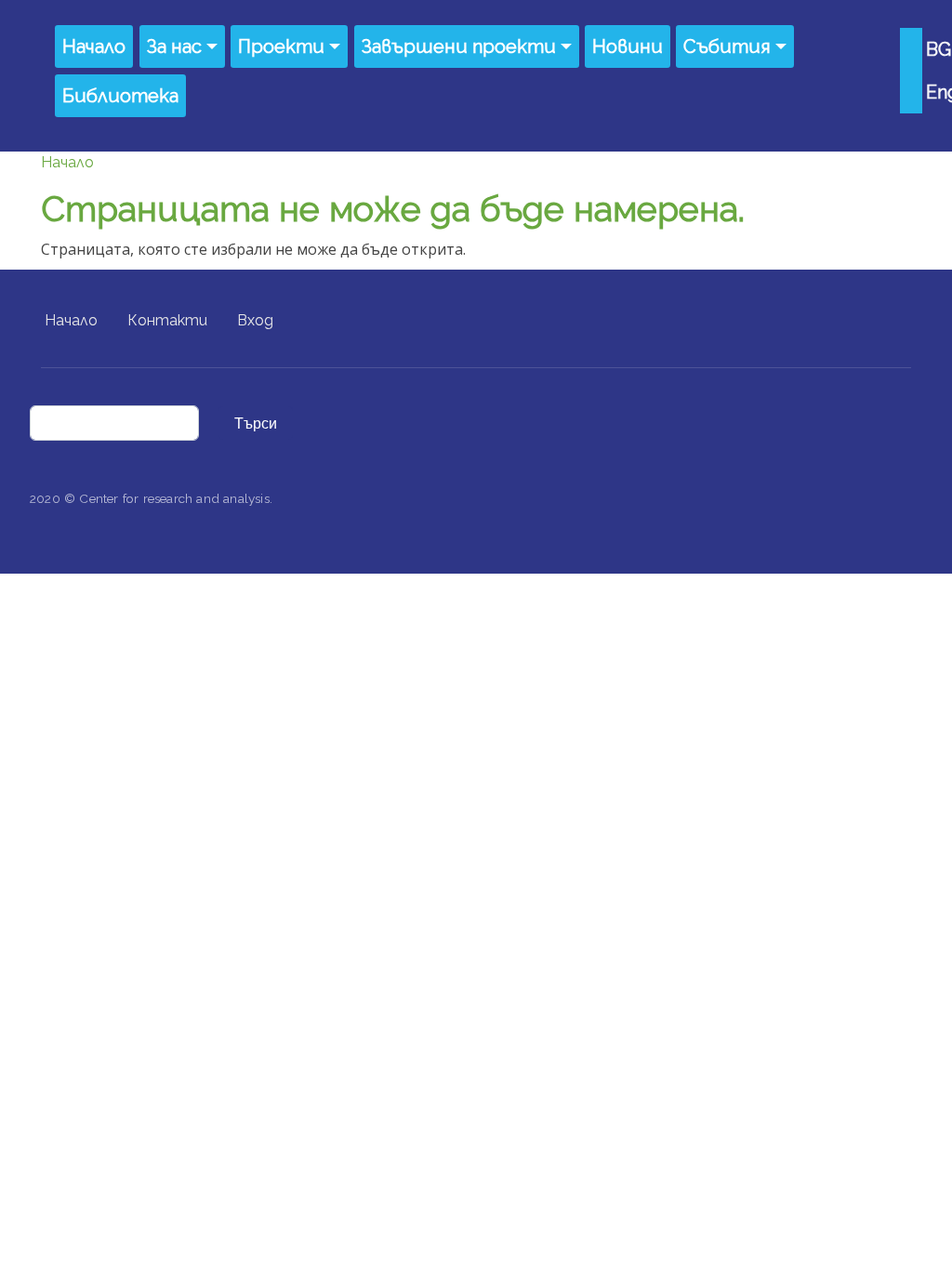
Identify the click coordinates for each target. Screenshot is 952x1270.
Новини (627, 46)
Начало (94, 46)
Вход (255, 320)
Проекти (281, 46)
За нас (174, 46)
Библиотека (120, 96)
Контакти (167, 320)
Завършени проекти (459, 46)
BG (938, 49)
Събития (727, 46)
